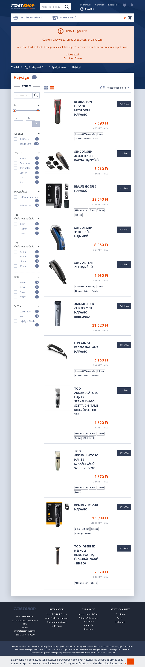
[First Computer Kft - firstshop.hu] (23, 6)
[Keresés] (67, 6)
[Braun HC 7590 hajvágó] (57, 195)
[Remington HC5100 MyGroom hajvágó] (57, 111)
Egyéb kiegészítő (34, 67)
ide (124, 663)
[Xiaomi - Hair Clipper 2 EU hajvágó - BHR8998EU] (57, 313)
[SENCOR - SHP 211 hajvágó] (57, 271)
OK (36, 123)
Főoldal (15, 67)
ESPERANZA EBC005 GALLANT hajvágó (86, 347)
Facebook (120, 614)
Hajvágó (76, 67)
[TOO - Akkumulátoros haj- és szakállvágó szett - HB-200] (57, 460)
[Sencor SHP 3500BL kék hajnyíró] (57, 237)
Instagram (120, 622)
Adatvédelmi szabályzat (56, 618)
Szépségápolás (57, 67)
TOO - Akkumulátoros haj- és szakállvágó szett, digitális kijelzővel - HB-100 (87, 401)
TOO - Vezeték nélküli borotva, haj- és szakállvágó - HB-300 (86, 554)
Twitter (120, 618)
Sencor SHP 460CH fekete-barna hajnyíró (86, 156)
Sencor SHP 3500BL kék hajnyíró (83, 232)
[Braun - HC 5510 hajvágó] (57, 514)
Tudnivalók (85, 4)
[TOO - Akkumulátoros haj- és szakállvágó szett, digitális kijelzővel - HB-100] (57, 397)
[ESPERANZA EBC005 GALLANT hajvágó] (57, 352)
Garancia (99, 4)
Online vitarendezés (56, 622)
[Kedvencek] (122, 4)
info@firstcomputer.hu (25, 630)
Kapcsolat (113, 4)
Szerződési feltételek (56, 614)
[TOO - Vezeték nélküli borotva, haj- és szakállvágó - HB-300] (57, 555)
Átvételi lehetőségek (88, 614)
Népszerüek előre (116, 87)
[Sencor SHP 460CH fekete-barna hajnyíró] (57, 160)
